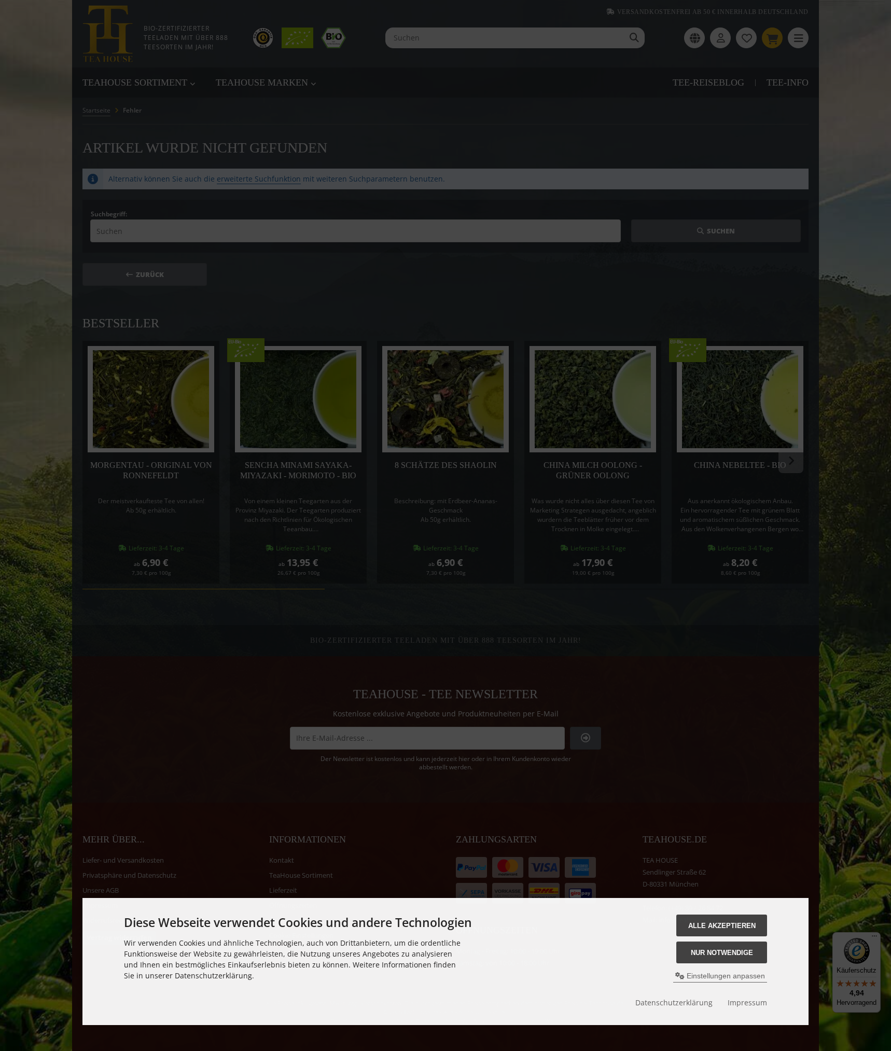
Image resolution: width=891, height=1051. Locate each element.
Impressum (747, 1002)
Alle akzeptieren (722, 926)
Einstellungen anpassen (725, 976)
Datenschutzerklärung (674, 1002)
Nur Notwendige (722, 953)
